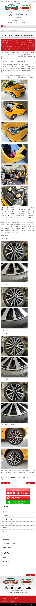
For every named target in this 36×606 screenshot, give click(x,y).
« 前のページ (5, 483)
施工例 (5, 531)
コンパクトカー (23, 46)
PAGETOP (30, 575)
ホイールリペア (15, 46)
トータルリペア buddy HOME (8, 28)
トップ (5, 511)
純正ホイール (30, 46)
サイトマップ (13, 598)
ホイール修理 (7, 49)
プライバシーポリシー (9, 601)
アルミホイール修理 (30, 44)
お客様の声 (6, 539)
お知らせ (5, 557)
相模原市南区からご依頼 (6, 46)
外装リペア (6, 527)
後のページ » (31, 483)
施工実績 (19, 28)
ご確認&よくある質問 (9, 543)
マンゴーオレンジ (12, 42)
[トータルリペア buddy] (18, 11)
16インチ (31, 40)
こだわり (5, 535)
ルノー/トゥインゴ (21, 42)
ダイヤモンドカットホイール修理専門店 (16, 44)
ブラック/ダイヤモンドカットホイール (20, 40)
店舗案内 (5, 515)
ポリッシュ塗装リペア (23, 48)
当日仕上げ (15, 48)
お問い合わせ (7, 547)
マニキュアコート (8, 523)
